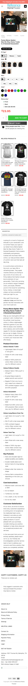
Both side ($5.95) (10, 106)
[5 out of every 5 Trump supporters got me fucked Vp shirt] (7, 151)
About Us (4, 609)
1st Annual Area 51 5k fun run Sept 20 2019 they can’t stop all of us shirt (20, 191)
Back (6, 104)
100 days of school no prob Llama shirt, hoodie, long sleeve (21, 162)
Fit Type (3, 52)
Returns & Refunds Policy (9, 612)
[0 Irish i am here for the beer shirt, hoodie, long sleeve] (7, 208)
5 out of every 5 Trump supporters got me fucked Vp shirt (7, 162)
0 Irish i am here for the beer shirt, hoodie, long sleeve (7, 220)
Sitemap (3, 621)
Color (3, 87)
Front (6, 101)
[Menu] (2, 6)
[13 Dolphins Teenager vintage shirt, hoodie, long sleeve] (7, 179)
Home (3, 35)
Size (2, 75)
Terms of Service (6, 618)
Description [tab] (6, 231)
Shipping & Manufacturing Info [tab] (11, 235)
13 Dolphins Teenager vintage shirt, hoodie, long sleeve (7, 190)
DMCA (3, 641)
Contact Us (4, 631)
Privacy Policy (5, 615)
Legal (2, 644)
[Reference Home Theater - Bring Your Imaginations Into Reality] (14, 6)
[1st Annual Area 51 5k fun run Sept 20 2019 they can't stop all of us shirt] (21, 179)
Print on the (5, 99)
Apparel (9, 35)
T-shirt (16, 35)
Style (3, 59)
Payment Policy (6, 637)
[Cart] (25, 6)
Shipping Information (7, 634)
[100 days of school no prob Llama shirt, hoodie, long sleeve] (21, 151)
